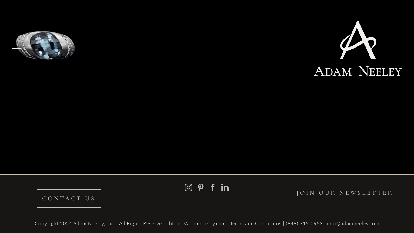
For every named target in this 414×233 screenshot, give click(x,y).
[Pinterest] (201, 187)
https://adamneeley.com (197, 223)
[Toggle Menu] (16, 48)
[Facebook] (213, 187)
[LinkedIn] (225, 187)
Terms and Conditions (256, 223)
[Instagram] (188, 187)
